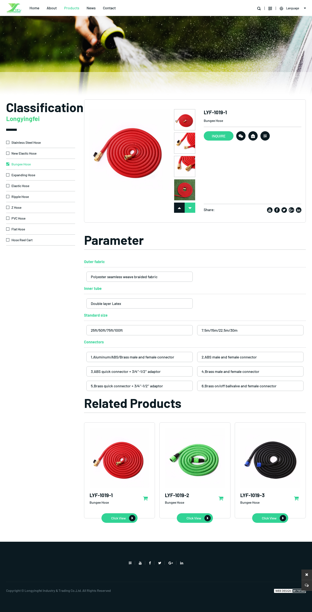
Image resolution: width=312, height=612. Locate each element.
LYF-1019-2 (177, 495)
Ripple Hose (20, 197)
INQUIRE (218, 136)
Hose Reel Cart (21, 240)
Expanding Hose (23, 175)
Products (71, 8)
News (91, 8)
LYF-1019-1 (101, 495)
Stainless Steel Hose (26, 142)
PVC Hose (18, 218)
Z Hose (16, 207)
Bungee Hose (21, 164)
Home (34, 8)
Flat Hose (18, 229)
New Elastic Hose (24, 153)
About (52, 8)
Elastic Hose (20, 186)
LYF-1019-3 (252, 495)
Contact (109, 8)
